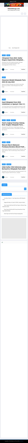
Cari (4, 184)
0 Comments (12, 69)
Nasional (13, 120)
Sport (8, 142)
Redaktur (6, 69)
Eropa (8, 55)
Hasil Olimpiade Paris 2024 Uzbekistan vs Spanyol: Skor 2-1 (13, 103)
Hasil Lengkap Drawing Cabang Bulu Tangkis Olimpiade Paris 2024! (13, 124)
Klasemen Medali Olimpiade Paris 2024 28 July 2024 (14, 81)
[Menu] (2, 13)
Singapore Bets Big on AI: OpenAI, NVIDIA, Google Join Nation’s (14, 202)
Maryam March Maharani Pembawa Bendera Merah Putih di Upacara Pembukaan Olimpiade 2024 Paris (14, 146)
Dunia (4, 55)
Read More (23, 69)
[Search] (22, 14)
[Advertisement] (14, 33)
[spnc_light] (25, 13)
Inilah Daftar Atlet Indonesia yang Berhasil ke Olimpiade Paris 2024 (14, 168)
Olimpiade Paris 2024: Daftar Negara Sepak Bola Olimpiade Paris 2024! (12, 59)
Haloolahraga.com (14, 8)
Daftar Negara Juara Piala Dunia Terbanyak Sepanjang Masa (13, 213)
